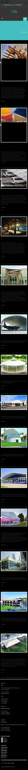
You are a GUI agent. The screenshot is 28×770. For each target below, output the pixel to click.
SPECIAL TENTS (4, 752)
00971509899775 (18, 4)
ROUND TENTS (4, 750)
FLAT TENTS (3, 753)
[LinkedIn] (10, 2)
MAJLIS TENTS (4, 749)
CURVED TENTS (4, 755)
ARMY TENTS (3, 757)
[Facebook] (2, 2)
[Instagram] (5, 2)
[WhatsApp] (7, 2)
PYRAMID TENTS (4, 747)
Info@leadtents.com (8, 4)
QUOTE (25, 19)
